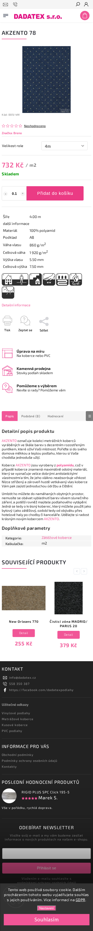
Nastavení (46, 908)
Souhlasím (46, 920)
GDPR (80, 899)
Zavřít (79, 339)
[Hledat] (77, 4)
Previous (77, 571)
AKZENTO (9, 440)
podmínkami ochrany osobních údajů (46, 883)
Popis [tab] (9, 416)
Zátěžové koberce (57, 537)
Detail (23, 633)
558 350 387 (19, 684)
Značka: (12, 133)
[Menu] (5, 14)
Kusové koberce (15, 725)
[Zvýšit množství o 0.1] (23, 194)
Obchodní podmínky (17, 755)
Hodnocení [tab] (55, 416)
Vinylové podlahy (16, 713)
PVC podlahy (12, 731)
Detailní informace (16, 305)
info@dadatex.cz (22, 677)
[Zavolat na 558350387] (16, 4)
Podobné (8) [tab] (30, 416)
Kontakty (9, 766)
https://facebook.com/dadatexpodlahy (41, 690)
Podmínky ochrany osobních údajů (29, 761)
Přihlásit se (46, 868)
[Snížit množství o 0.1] (5, 194)
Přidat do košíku (55, 193)
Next (85, 571)
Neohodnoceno (35, 126)
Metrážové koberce (17, 719)
